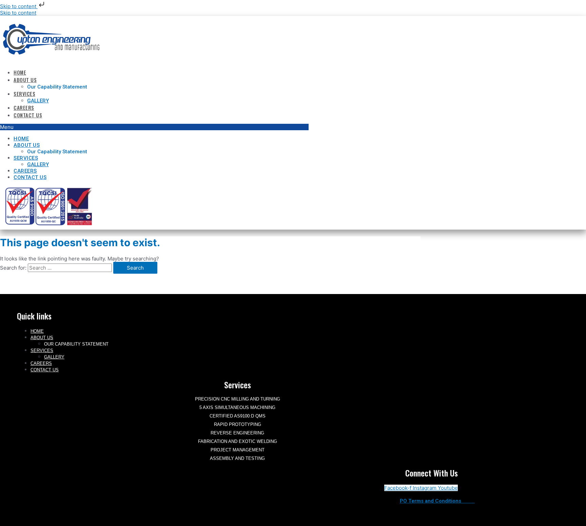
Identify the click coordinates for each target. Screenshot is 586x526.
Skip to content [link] (18, 12)
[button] (154, 127)
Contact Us (28, 115)
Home (20, 72)
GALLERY (38, 101)
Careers (24, 107)
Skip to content (19, 6)
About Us (25, 79)
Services (24, 93)
